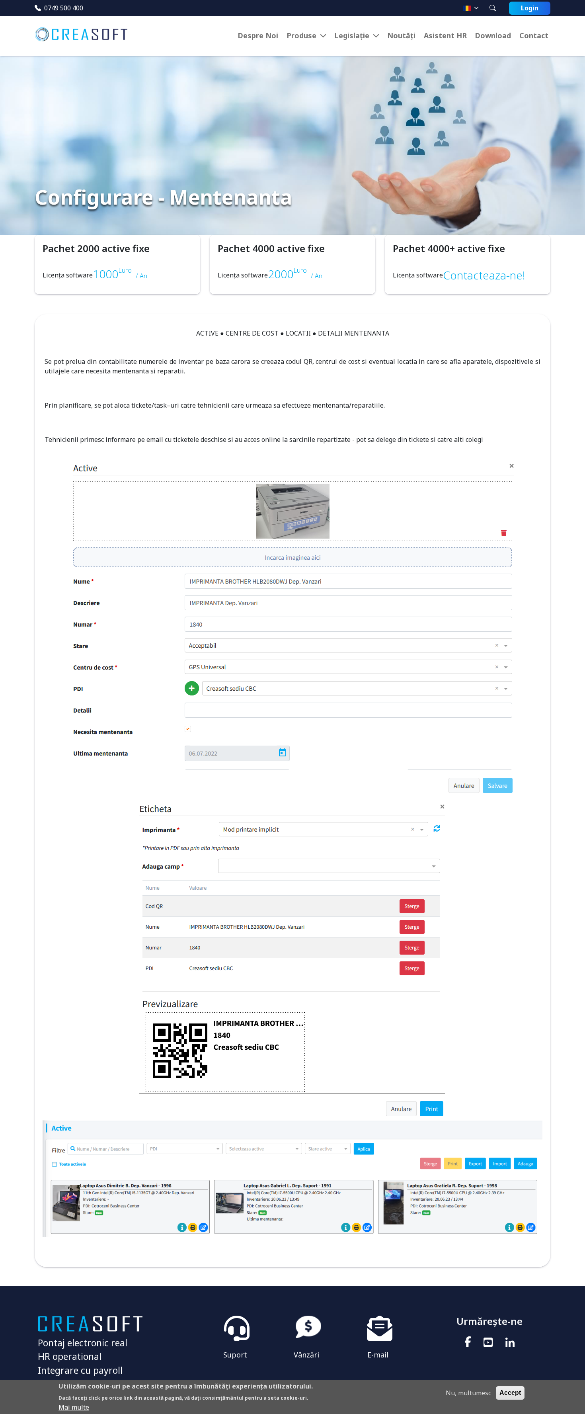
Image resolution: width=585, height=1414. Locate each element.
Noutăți (401, 35)
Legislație (351, 35)
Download (493, 35)
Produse (301, 35)
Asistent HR (445, 35)
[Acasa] (84, 36)
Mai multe (73, 1406)
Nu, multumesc (468, 1393)
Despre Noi (258, 35)
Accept (510, 1392)
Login (529, 8)
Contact (533, 35)
